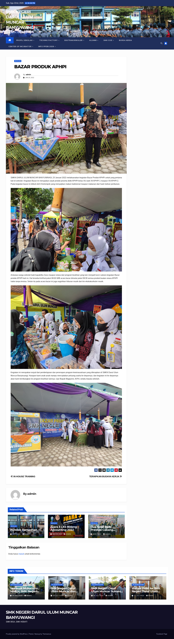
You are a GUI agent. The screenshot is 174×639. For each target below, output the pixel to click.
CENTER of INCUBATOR (20, 46)
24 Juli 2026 (98, 595)
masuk (21, 554)
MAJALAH (18, 61)
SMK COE (108, 40)
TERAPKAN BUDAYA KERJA (104, 476)
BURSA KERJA (125, 40)
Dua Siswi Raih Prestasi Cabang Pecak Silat (102, 529)
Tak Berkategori (16, 584)
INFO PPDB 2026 (46, 46)
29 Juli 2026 (17, 595)
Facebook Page (161, 634)
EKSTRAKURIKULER (73, 40)
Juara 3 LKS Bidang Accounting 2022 (63, 528)
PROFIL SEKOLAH (24, 40)
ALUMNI (93, 40)
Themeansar (46, 634)
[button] (161, 43)
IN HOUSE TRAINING (24, 476)
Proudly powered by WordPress (17, 634)
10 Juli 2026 (139, 595)
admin (28, 74)
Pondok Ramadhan (23, 530)
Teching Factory (48, 40)
